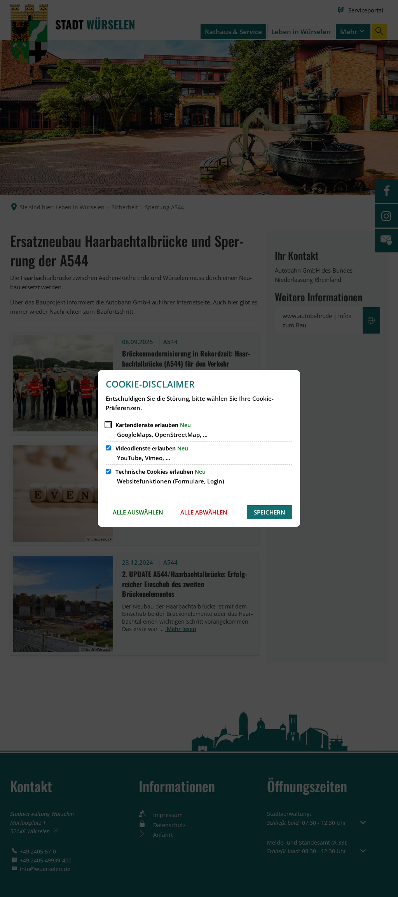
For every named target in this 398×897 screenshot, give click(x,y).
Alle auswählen (138, 512)
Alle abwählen (203, 512)
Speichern (269, 512)
